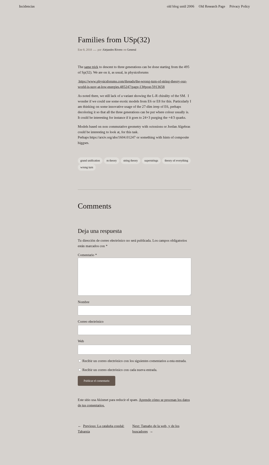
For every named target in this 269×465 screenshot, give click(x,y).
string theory (130, 160)
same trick (91, 67)
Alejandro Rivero (112, 49)
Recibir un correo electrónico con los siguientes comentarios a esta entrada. (134, 361)
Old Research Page (212, 6)
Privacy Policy (239, 6)
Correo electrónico (91, 321)
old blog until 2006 (180, 6)
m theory (112, 160)
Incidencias (27, 6)
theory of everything (176, 160)
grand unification (90, 160)
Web (81, 341)
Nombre (83, 302)
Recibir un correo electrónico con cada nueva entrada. (119, 370)
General (131, 49)
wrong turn (86, 167)
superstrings (151, 160)
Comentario (87, 255)
